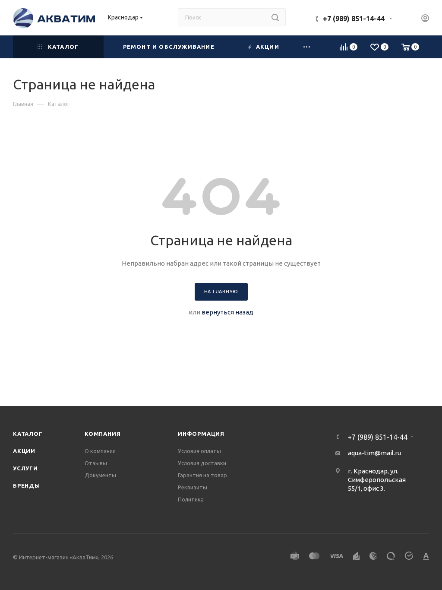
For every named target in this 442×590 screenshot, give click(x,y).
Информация (201, 434)
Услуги (25, 468)
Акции (24, 451)
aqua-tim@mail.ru (374, 453)
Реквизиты (192, 487)
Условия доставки (202, 463)
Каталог (28, 434)
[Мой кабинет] (425, 19)
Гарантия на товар (202, 475)
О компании (100, 451)
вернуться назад (227, 312)
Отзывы (96, 463)
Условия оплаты (199, 451)
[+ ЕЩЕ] (307, 46)
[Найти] (275, 17)
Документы (100, 475)
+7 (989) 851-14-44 (354, 18)
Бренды (26, 485)
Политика (191, 499)
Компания (102, 434)
